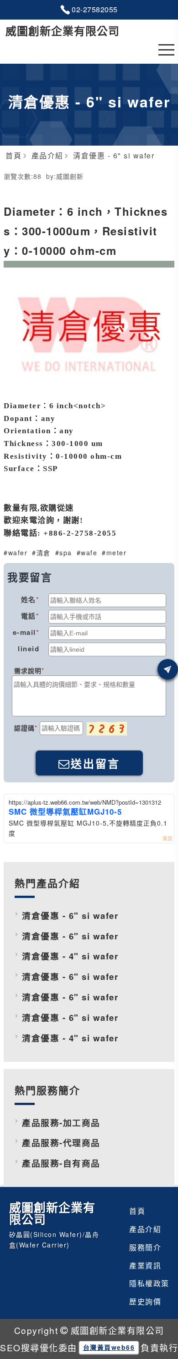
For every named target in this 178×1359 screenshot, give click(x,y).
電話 (28, 616)
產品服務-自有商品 (61, 1163)
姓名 (28, 599)
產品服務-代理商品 (61, 1142)
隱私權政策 (149, 1283)
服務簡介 (145, 1247)
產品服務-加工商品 (61, 1122)
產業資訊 (145, 1265)
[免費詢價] (167, 669)
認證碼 (24, 727)
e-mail (24, 632)
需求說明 (28, 670)
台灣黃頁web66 (109, 1347)
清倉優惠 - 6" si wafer (70, 915)
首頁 (137, 1211)
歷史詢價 (145, 1301)
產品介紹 (145, 1229)
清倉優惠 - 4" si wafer (70, 956)
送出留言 (95, 764)
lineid (28, 649)
